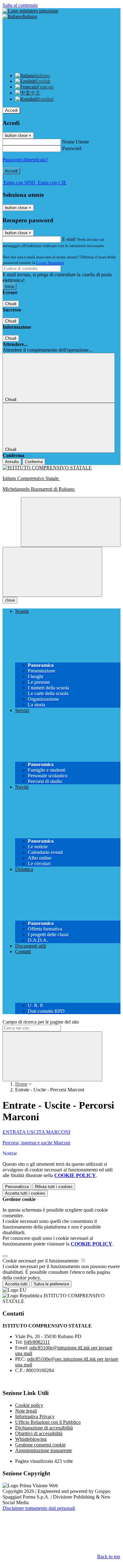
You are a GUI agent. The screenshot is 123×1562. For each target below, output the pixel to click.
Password (71, 148)
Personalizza (17, 1186)
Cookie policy (29, 1405)
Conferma (34, 461)
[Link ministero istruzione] (30, 11)
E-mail (68, 239)
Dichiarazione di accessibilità (44, 1427)
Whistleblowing (31, 1439)
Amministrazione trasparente (43, 1450)
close (10, 600)
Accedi (11, 110)
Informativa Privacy (35, 1416)
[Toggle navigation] (52, 572)
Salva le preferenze (51, 1284)
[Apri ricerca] (70, 522)
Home (21, 1084)
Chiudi (10, 303)
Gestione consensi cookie (40, 1444)
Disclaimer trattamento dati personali (39, 1508)
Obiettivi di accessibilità (38, 1433)
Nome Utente (75, 141)
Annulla (12, 461)
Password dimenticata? (25, 159)
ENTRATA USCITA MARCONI (36, 1132)
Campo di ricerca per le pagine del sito (41, 1021)
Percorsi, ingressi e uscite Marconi (36, 1142)
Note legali (26, 1410)
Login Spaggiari (50, 262)
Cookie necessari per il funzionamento (41, 1260)
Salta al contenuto (20, 5)
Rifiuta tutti (54, 1186)
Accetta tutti (25, 1193)
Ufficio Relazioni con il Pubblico (48, 1422)
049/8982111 (37, 1342)
